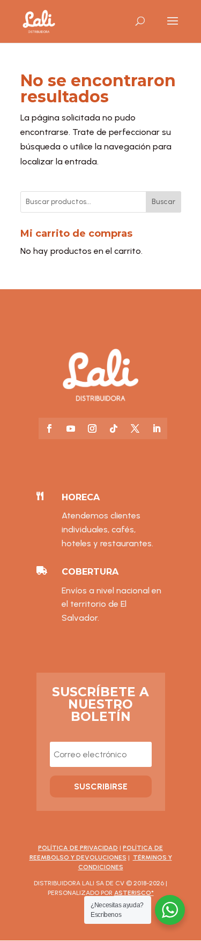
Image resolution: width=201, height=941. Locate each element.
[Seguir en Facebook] (49, 428)
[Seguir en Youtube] (70, 428)
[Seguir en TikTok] (113, 428)
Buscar (163, 201)
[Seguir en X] (135, 428)
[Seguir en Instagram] (92, 428)
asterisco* (134, 893)
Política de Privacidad (78, 848)
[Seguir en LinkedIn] (156, 428)
